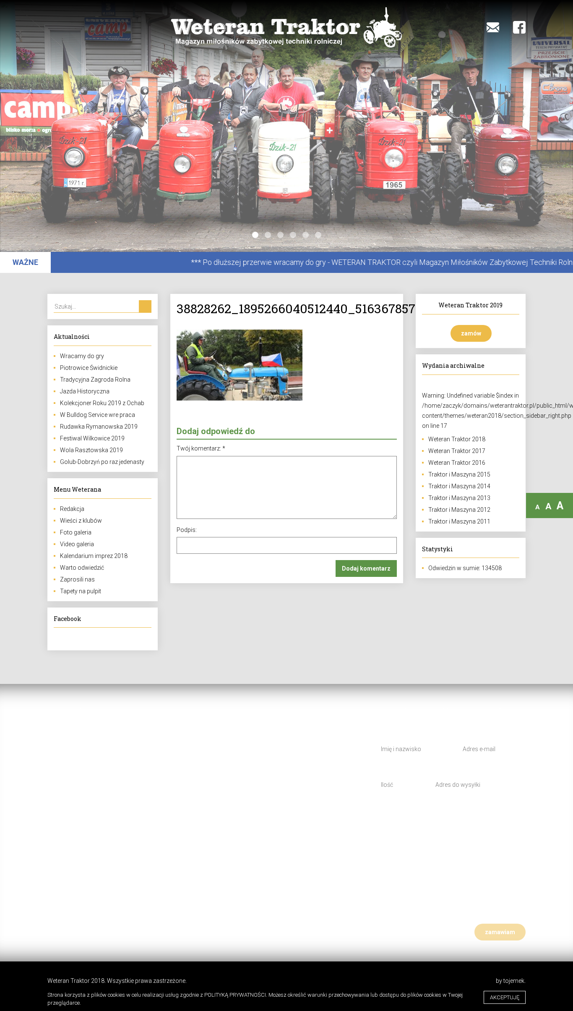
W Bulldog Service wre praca (97, 414)
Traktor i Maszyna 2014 (459, 486)
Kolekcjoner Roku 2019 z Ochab (102, 403)
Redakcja (72, 509)
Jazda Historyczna (84, 391)
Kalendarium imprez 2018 (94, 556)
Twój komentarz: (201, 448)
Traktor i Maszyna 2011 (459, 521)
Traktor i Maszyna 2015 (459, 474)
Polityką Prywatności (235, 995)
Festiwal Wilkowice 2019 (92, 438)
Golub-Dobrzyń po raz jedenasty (102, 461)
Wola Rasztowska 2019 (91, 450)
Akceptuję (504, 997)
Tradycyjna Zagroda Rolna (95, 379)
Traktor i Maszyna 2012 (459, 509)
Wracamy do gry (82, 356)
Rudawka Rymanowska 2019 (99, 426)
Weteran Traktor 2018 (456, 439)
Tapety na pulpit (80, 591)
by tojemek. (511, 980)
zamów (471, 333)
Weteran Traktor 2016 (456, 462)
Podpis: (187, 529)
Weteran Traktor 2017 (456, 451)
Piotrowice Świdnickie (88, 367)
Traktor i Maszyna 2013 (459, 498)
